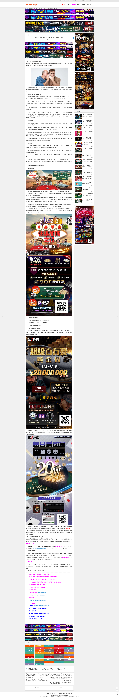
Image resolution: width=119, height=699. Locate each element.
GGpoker (29, 652)
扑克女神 (69, 659)
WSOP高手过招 (69, 655)
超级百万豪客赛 (39, 664)
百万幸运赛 (59, 662)
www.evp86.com (64, 430)
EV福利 (39, 650)
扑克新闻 (69, 4)
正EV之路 (29, 662)
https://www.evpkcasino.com (42, 603)
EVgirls (49, 645)
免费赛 (69, 657)
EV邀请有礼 (49, 650)
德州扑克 (51, 63)
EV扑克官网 (91, 0)
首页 (59, 4)
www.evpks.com (41, 584)
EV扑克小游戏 (32, 600)
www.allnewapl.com (40, 616)
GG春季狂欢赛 (59, 652)
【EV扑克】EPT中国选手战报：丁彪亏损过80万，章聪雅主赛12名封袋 (31, 681)
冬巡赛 (29, 659)
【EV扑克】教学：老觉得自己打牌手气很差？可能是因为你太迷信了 (87, 133)
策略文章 (79, 4)
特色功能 (84, 4)
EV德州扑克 (29, 648)
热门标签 (68, 0)
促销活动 (49, 657)
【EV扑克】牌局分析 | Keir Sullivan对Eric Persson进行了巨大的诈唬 (87, 150)
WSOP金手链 (49, 655)
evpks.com (59, 645)
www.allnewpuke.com (44, 613)
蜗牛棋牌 (82, 0)
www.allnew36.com (42, 608)
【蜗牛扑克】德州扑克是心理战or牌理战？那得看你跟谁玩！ (87, 178)
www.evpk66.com (34, 61)
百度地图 (67, 693)
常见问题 (89, 4)
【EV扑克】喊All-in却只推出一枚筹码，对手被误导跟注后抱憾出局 (43, 681)
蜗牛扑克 (86, 0)
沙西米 (39, 662)
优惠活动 (39, 657)
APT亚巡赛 (39, 645)
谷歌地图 (70, 693)
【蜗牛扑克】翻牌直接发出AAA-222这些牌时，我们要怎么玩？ (87, 161)
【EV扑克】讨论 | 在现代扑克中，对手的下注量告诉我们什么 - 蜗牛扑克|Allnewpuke (50, 669)
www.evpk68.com (41, 595)
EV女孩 (64, 526)
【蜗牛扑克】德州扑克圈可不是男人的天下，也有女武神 (87, 116)
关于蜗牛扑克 (73, 0)
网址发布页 (60, 0)
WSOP (29, 655)
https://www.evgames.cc (41, 600)
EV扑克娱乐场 (49, 648)
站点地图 (63, 693)
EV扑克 (39, 648)
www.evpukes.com (39, 597)
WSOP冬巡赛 (39, 655)
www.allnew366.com (42, 610)
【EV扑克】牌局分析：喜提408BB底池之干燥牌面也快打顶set (87, 172)
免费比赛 (59, 657)
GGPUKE (39, 652)
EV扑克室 (59, 648)
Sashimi (68, 652)
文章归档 (64, 0)
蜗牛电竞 (78, 0)
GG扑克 (34, 546)
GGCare (69, 650)
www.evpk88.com (59, 546)
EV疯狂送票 (29, 650)
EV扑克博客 (67, 528)
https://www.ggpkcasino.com (42, 605)
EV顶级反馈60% (59, 650)
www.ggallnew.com (41, 618)
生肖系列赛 (49, 662)
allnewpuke (54, 668)
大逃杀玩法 (49, 659)
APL (29, 645)
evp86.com (56, 432)
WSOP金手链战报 (59, 655)
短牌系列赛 (69, 662)
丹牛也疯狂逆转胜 (29, 657)
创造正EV (39, 659)
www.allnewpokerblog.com (60, 532)
